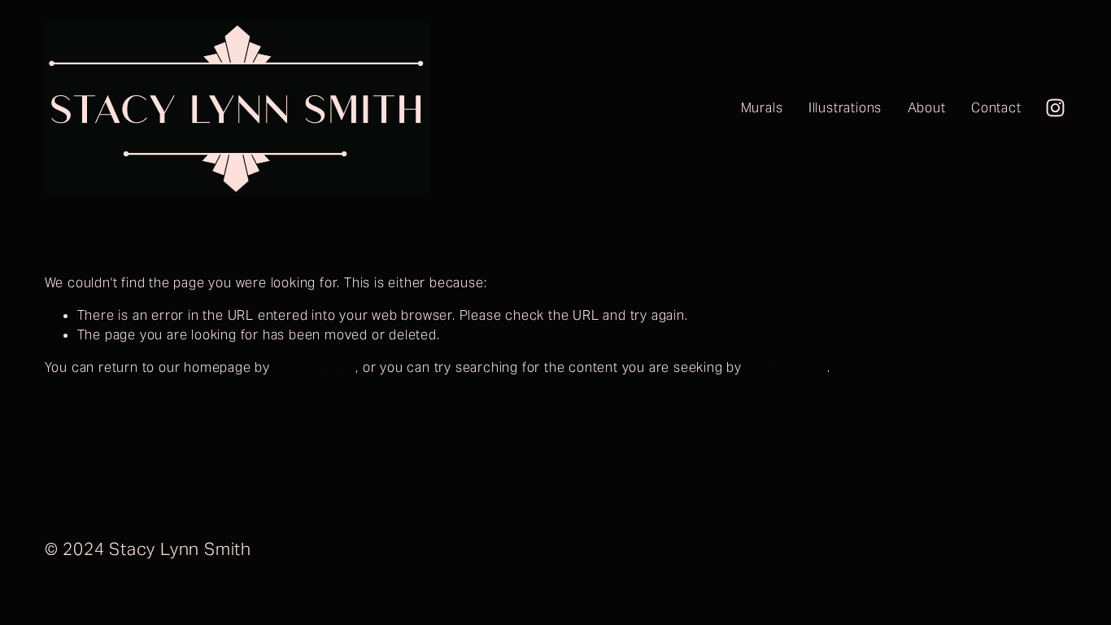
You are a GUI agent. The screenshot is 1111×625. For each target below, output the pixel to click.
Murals (762, 107)
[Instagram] (1055, 108)
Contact (996, 107)
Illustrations (845, 107)
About (927, 107)
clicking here (314, 367)
